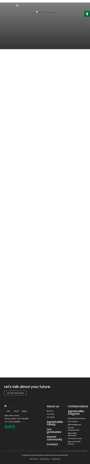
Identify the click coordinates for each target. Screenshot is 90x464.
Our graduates (54, 430)
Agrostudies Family (55, 423)
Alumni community (54, 438)
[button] (87, 14)
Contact (52, 444)
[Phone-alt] (13, 426)
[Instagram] (9, 426)
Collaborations (78, 406)
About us (53, 406)
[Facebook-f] (6, 426)
